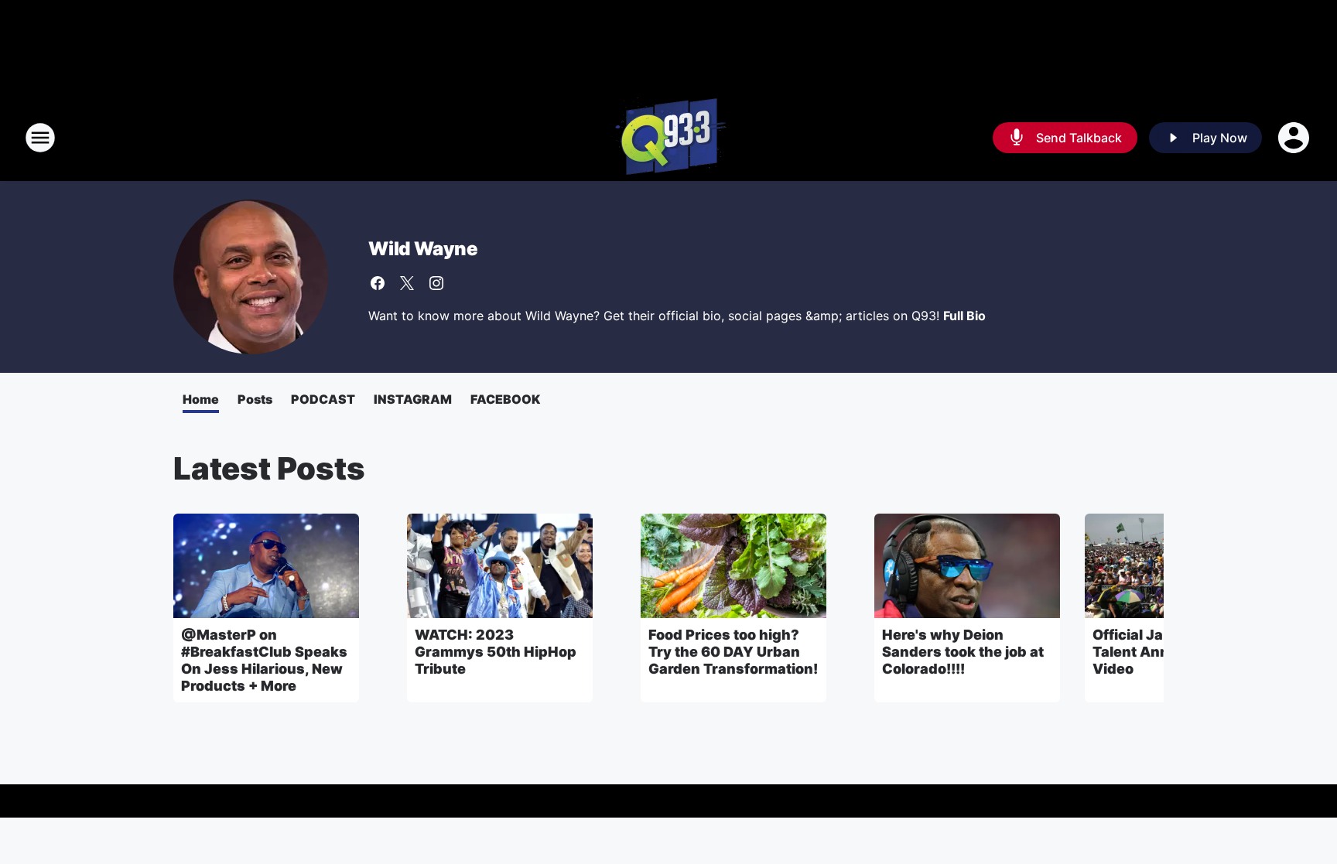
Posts (255, 399)
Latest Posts (269, 468)
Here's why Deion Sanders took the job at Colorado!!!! (963, 652)
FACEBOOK (505, 399)
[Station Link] (669, 137)
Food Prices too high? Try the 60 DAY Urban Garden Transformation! (733, 652)
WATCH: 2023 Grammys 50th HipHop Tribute (495, 652)
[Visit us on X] (407, 283)
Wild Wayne (423, 248)
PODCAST (323, 399)
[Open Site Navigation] (40, 137)
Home (201, 399)
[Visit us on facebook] (377, 283)
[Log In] (1295, 137)
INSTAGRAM (413, 399)
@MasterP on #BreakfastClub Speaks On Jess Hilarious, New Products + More (264, 660)
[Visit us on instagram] (436, 283)
